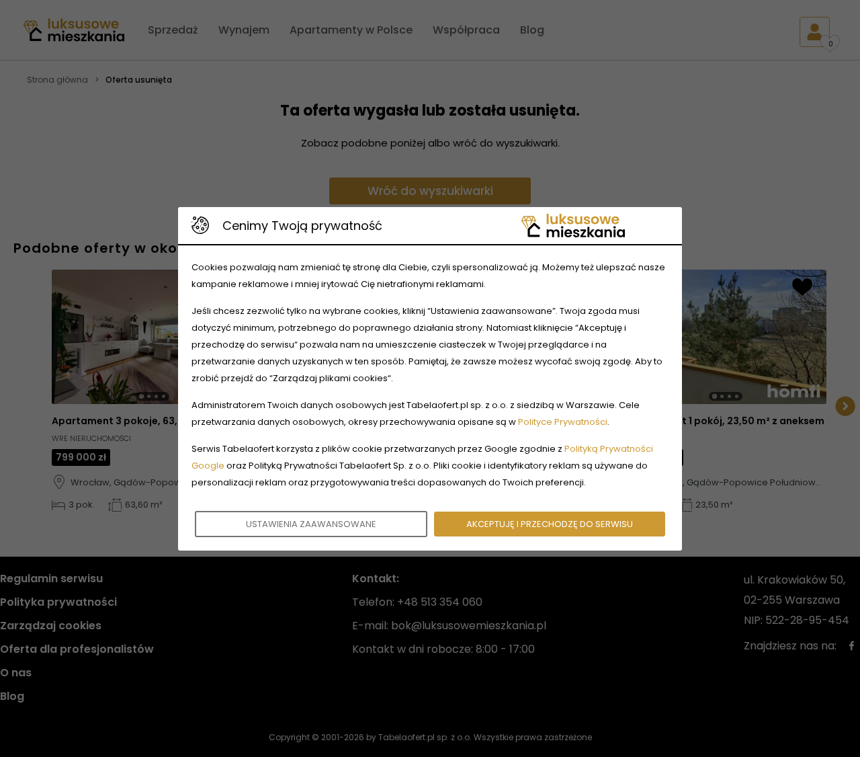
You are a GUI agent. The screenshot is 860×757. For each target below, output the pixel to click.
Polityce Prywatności (562, 421)
